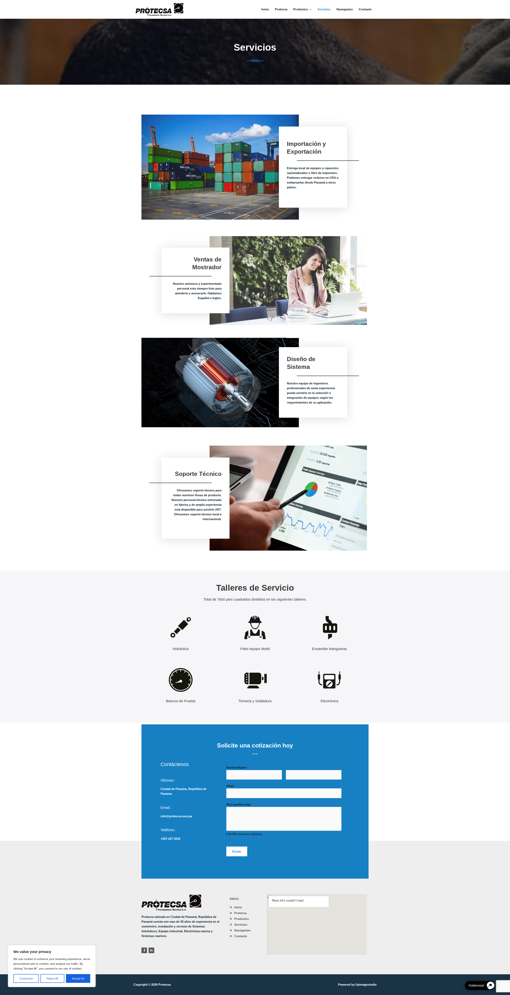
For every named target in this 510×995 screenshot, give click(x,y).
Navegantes (344, 9)
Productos (300, 9)
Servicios (324, 9)
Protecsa (281, 9)
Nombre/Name (237, 767)
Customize (26, 978)
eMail (231, 786)
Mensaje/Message (239, 804)
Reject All (52, 978)
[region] (52, 966)
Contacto (365, 9)
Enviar (236, 851)
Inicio (265, 9)
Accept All (78, 978)
